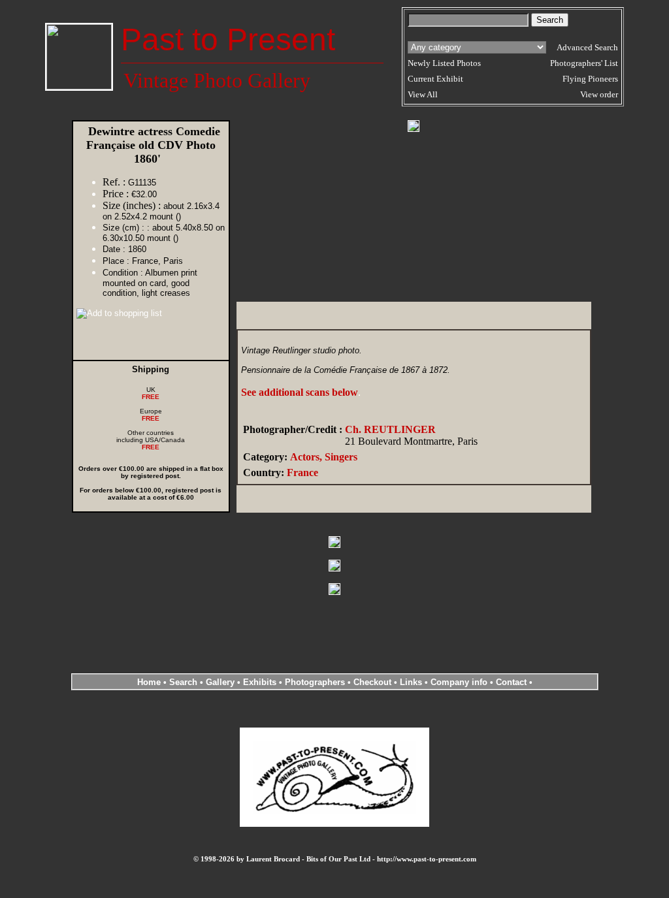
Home (149, 682)
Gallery (220, 682)
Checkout (372, 682)
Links (411, 682)
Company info (460, 682)
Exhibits (259, 682)
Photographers (315, 682)
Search (183, 682)
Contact (511, 682)
